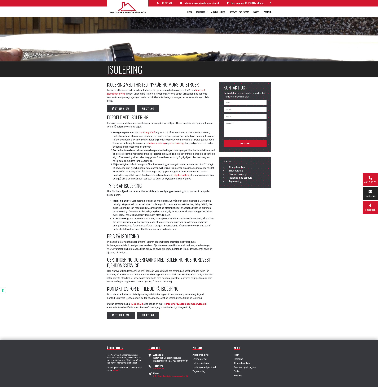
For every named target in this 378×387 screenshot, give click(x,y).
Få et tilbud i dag (120, 108)
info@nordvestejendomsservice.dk (202, 3)
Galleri (237, 371)
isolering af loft (148, 132)
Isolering (238, 359)
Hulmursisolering (237, 174)
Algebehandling (237, 167)
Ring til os (148, 108)
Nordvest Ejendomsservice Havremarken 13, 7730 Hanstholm (170, 359)
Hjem (236, 355)
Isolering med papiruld (240, 177)
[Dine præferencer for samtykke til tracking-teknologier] (3, 290)
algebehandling (181, 175)
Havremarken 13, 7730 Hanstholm (247, 3)
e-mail (116, 370)
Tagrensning (235, 181)
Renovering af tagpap (245, 367)
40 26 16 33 (167, 3)
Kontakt (238, 375)
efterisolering (177, 143)
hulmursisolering (157, 143)
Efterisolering (236, 170)
